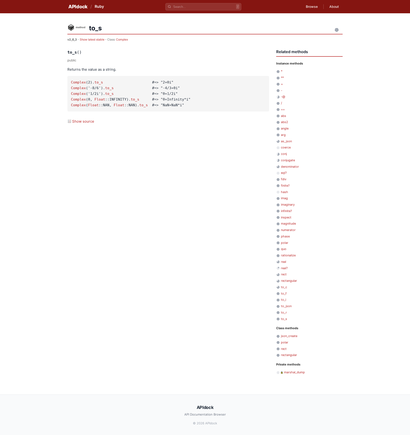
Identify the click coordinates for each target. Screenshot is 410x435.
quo (283, 249)
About (334, 7)
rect (284, 274)
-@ (283, 96)
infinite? (286, 211)
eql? (284, 173)
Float (99, 99)
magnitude (288, 223)
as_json (286, 141)
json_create (289, 336)
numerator (288, 230)
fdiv (283, 179)
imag (284, 198)
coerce (286, 147)
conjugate (288, 160)
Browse (312, 7)
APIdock (78, 6)
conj (284, 154)
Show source (83, 121)
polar (284, 243)
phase (285, 236)
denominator (290, 166)
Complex (122, 39)
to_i (283, 299)
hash (284, 192)
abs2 (284, 122)
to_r (284, 312)
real (283, 262)
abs (283, 116)
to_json (286, 306)
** (282, 77)
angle (285, 128)
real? (284, 268)
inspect (286, 217)
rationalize (288, 255)
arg (283, 135)
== (283, 109)
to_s (98, 82)
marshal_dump (294, 372)
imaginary (288, 204)
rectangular (289, 280)
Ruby (99, 6)
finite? (285, 185)
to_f (284, 293)
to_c (284, 287)
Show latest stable (92, 39)
